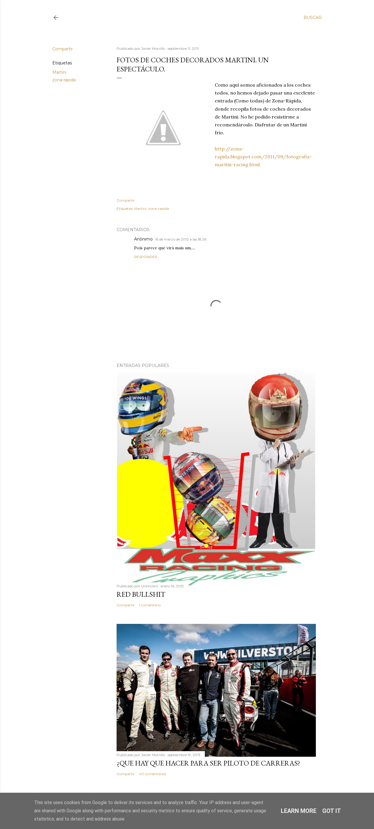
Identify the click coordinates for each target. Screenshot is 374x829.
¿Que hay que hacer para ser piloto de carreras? (208, 763)
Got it (331, 810)
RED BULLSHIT (141, 594)
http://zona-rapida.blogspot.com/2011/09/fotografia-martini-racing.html (263, 156)
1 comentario (150, 605)
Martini (59, 72)
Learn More (298, 810)
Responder (145, 257)
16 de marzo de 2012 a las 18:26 (180, 239)
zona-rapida (64, 80)
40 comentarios (152, 774)
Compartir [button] (62, 49)
